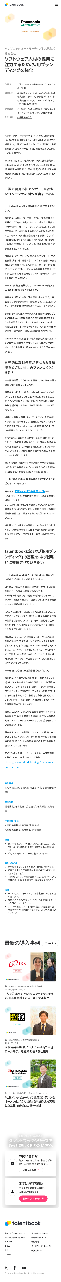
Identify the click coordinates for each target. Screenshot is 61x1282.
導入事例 (8, 1242)
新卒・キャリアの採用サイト (30, 491)
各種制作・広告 (24, 117)
